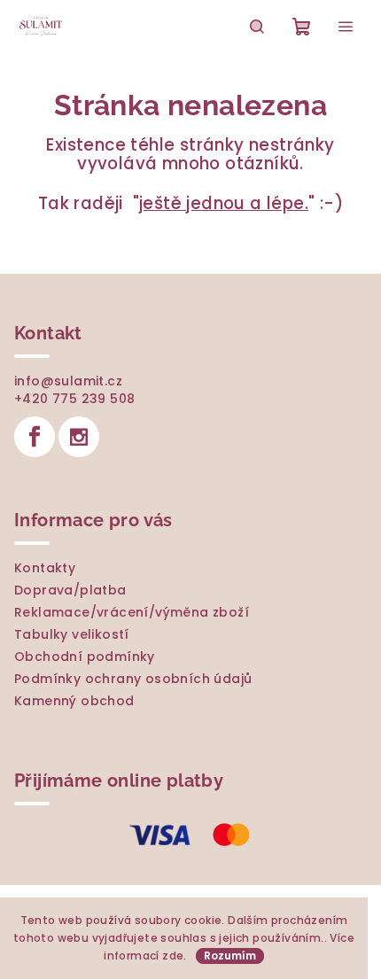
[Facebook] (34, 436)
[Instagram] (78, 436)
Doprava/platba (70, 590)
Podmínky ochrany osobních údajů (133, 679)
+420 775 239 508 (74, 399)
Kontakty (44, 568)
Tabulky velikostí (71, 634)
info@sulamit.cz (68, 381)
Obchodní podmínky (84, 656)
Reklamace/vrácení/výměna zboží (131, 612)
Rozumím (230, 955)
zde (172, 955)
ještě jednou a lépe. (223, 203)
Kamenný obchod (74, 701)
